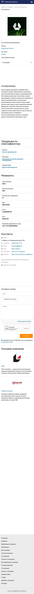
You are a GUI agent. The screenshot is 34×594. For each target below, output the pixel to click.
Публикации (5, 547)
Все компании (5, 550)
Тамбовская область (7, 48)
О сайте (3, 577)
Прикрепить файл (25, 321)
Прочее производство (21, 7)
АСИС (3, 366)
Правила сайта (5, 574)
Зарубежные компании (8, 544)
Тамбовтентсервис (7, 391)
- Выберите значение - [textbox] (10, 299)
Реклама (4, 583)
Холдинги (4, 541)
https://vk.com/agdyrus (18, 251)
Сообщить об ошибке (9, 265)
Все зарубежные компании (9, 562)
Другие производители (9, 167)
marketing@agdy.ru (17, 246)
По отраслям (5, 556)
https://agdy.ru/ (16, 249)
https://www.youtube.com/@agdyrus (22, 254)
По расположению (7, 553)
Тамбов (3, 54)
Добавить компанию (7, 580)
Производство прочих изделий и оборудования (12, 159)
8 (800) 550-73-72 (17, 243)
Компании (10, 7)
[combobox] (17, 299)
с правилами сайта (7, 342)
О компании (6, 62)
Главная (3, 7)
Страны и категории (7, 571)
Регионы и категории (7, 559)
